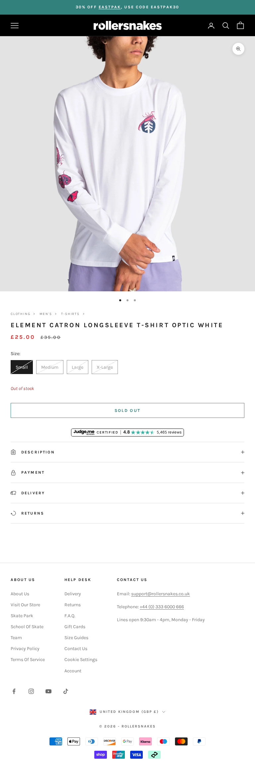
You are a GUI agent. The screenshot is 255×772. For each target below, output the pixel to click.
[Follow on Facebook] (14, 691)
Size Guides (76, 637)
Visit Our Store (25, 605)
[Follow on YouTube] (48, 691)
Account (72, 671)
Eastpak (110, 7)
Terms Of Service (28, 659)
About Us (20, 594)
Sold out (128, 410)
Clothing (20, 314)
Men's (46, 314)
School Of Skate (27, 626)
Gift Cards (74, 626)
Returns (72, 605)
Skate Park (22, 616)
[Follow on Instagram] (31, 691)
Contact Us (75, 648)
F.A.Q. (69, 616)
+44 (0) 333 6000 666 (162, 607)
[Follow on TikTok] (65, 691)
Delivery (72, 594)
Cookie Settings (80, 659)
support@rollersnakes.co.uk (160, 594)
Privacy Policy (25, 648)
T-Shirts (70, 314)
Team (16, 637)
